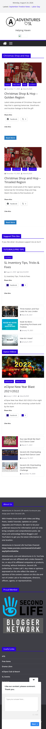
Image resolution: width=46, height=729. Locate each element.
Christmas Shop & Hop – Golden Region (21, 95)
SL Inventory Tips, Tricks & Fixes (21, 265)
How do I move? (26, 338)
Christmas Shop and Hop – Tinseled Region (22, 180)
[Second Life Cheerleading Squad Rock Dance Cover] (10, 455)
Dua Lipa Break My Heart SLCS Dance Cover (30, 440)
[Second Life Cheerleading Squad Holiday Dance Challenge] (10, 469)
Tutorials (8, 257)
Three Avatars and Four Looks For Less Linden (29, 310)
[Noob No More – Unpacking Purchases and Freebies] (10, 326)
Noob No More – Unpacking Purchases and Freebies (30, 324)
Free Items (16, 84)
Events (7, 84)
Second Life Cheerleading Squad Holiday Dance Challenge (30, 467)
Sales (24, 84)
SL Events (33, 84)
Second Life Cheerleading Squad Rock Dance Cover (30, 453)
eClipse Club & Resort (11, 671)
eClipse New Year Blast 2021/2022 (19, 389)
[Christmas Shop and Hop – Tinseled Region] (23, 157)
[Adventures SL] (5, 43)
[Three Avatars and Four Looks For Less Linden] (10, 312)
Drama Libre (7, 666)
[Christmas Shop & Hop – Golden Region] (23, 72)
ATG (3, 656)
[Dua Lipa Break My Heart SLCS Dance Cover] (10, 442)
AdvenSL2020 (27, 89)
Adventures (9, 381)
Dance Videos (20, 381)
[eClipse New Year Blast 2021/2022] (23, 367)
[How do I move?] (10, 340)
